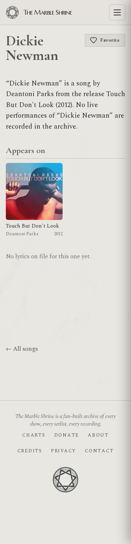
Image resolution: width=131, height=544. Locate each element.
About (98, 435)
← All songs (22, 349)
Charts (33, 435)
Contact (99, 450)
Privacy (63, 450)
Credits (29, 450)
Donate (66, 435)
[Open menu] (117, 12)
